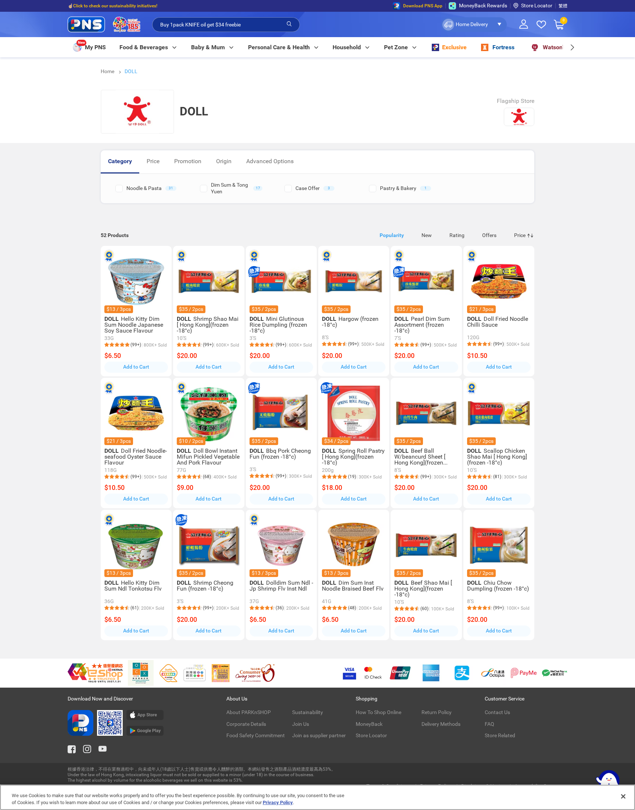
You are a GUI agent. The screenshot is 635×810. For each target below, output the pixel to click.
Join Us (300, 724)
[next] (572, 47)
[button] (474, 24)
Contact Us (497, 712)
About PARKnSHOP (248, 712)
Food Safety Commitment (255, 735)
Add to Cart (136, 367)
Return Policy (436, 712)
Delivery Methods (440, 724)
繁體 (563, 5)
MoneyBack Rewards (483, 5)
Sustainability (307, 712)
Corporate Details (246, 724)
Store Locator (536, 5)
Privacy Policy (278, 802)
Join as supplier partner (319, 735)
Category (120, 161)
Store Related (500, 735)
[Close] (623, 796)
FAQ (489, 724)
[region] (317, 797)
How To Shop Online (378, 712)
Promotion (187, 161)
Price (153, 161)
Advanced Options (270, 161)
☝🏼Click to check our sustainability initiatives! (112, 5)
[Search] (289, 24)
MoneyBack (369, 724)
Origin (224, 161)
